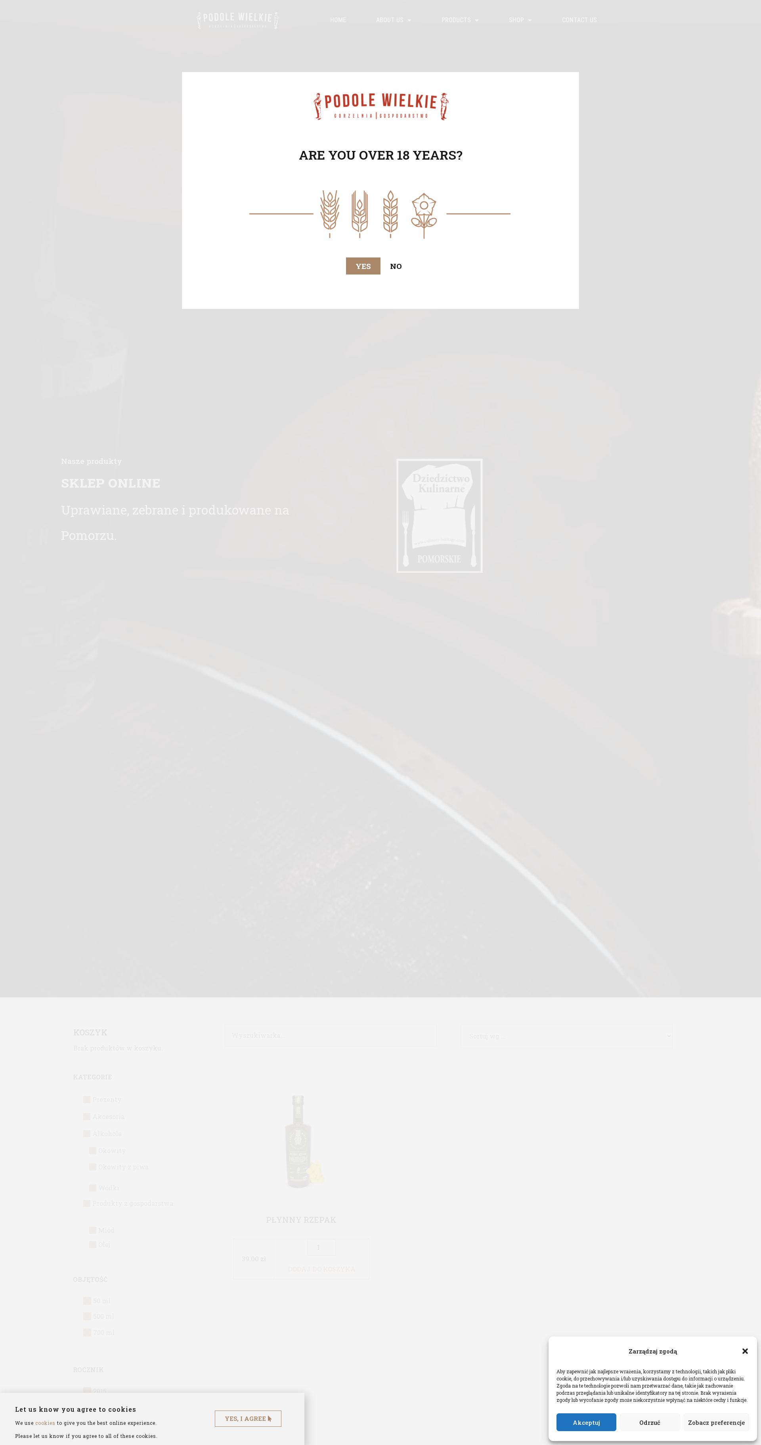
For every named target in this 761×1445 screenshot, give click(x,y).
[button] (745, 1351)
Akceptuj (586, 1422)
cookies (45, 1423)
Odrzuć (649, 1422)
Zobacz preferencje (716, 1422)
